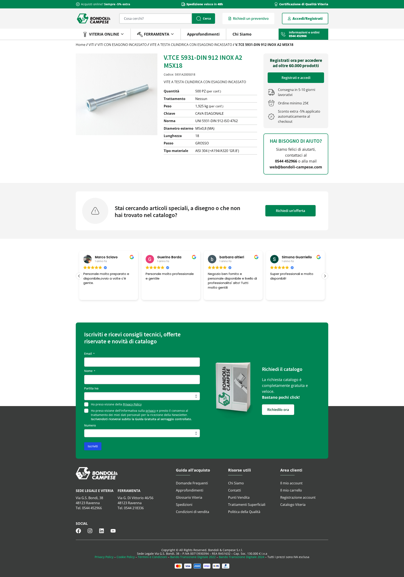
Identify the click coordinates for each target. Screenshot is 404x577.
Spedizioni (184, 504)
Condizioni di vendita (192, 511)
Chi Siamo (242, 34)
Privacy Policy (132, 404)
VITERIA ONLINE (104, 34)
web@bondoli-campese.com (296, 166)
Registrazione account (298, 497)
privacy (151, 411)
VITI (91, 44)
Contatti (234, 490)
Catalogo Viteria (293, 504)
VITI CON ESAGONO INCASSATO (122, 44)
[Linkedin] (101, 530)
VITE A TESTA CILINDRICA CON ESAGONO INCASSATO (191, 44)
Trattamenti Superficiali (246, 504)
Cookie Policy (126, 557)
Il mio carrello (291, 490)
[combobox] (155, 18)
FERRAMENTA (156, 34)
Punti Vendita (239, 497)
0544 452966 (286, 161)
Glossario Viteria (189, 497)
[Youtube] (113, 530)
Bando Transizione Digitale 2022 (193, 557)
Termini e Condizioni (152, 557)
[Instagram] (90, 530)
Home (80, 44)
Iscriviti (93, 446)
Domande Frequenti (192, 483)
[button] (325, 276)
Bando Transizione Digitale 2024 (241, 557)
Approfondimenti (203, 34)
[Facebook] (78, 530)
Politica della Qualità (244, 511)
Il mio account (291, 483)
